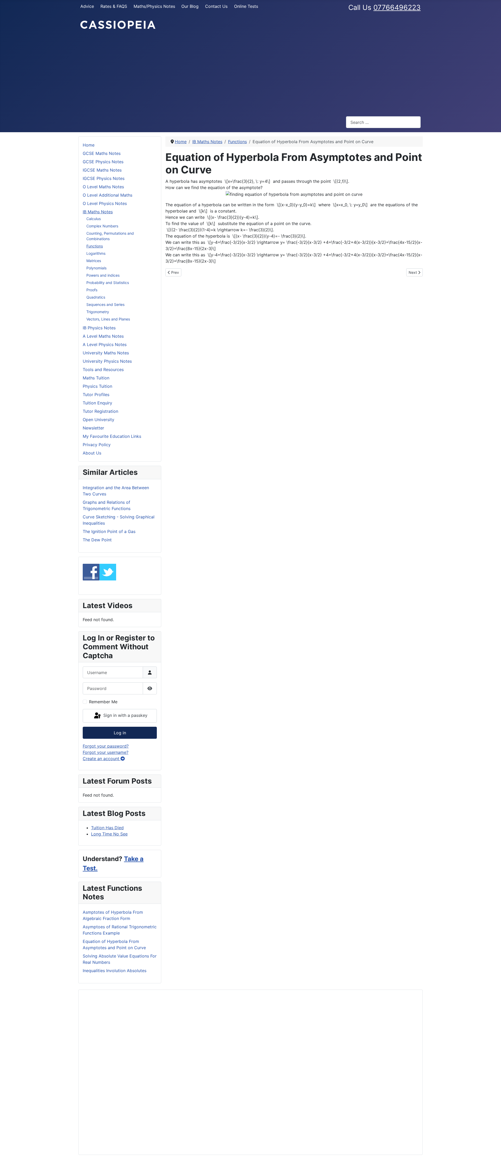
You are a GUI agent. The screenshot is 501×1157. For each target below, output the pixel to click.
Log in (120, 732)
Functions (94, 246)
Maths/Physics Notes (154, 6)
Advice (87, 6)
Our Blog (190, 6)
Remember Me (103, 701)
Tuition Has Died (107, 827)
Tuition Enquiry (97, 402)
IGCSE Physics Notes (103, 178)
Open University (98, 419)
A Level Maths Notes (103, 336)
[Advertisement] (250, 73)
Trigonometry (97, 312)
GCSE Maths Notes (102, 153)
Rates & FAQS (113, 6)
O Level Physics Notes (105, 203)
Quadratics (95, 297)
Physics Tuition (97, 386)
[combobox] (383, 122)
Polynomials (96, 268)
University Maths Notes (106, 352)
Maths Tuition (96, 377)
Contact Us (216, 6)
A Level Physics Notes (105, 344)
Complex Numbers (102, 226)
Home (88, 145)
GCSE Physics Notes (103, 161)
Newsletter (93, 428)
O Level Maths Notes (103, 186)
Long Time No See (109, 834)
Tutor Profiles (96, 394)
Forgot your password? (106, 746)
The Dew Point (97, 539)
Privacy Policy (97, 444)
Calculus (93, 218)
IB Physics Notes (99, 327)
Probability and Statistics (107, 282)
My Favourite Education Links (112, 436)
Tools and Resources (103, 369)
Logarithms (95, 253)
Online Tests (246, 6)
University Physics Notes (107, 361)
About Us (92, 453)
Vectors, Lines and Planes (108, 319)
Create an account (102, 758)
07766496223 (397, 7)
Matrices (93, 260)
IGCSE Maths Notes (102, 170)
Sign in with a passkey (124, 715)
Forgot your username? (105, 752)
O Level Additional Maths (107, 195)
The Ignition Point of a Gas (109, 531)
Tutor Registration (100, 411)
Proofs (91, 290)
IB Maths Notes (98, 211)
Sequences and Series (105, 304)
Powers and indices (103, 275)
